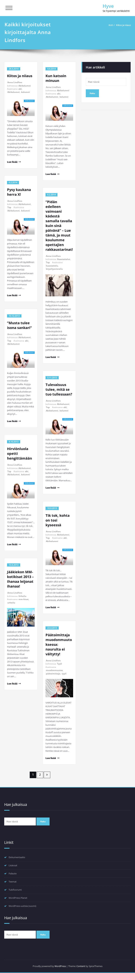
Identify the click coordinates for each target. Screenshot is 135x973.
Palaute (13, 873)
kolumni (25, 92)
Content (80, 966)
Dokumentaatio (17, 857)
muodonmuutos (54, 670)
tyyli (64, 673)
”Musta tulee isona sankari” (19, 325)
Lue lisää (12, 161)
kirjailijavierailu (54, 268)
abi (20, 88)
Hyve (108, 6)
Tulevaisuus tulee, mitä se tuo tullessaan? (59, 389)
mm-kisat (23, 599)
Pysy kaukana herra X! (19, 192)
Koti (111, 25)
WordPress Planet (18, 897)
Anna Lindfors (14, 82)
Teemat (13, 881)
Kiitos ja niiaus (123, 25)
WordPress (60, 966)
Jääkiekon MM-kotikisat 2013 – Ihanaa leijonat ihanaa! (20, 579)
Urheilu (22, 596)
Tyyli (59, 663)
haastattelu (52, 265)
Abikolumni (24, 85)
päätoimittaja (53, 673)
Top (9, 207)
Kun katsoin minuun (56, 78)
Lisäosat (13, 865)
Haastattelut (63, 259)
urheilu (11, 602)
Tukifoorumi (15, 889)
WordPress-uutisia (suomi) (22, 906)
